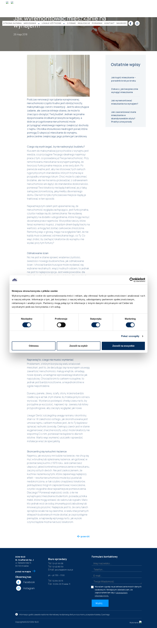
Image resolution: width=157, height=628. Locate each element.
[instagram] (137, 23)
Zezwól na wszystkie (123, 345)
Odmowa (33, 345)
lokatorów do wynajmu (66, 239)
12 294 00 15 (55, 580)
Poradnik (97, 23)
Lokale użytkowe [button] (51, 23)
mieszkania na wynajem (57, 161)
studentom (61, 496)
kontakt (109, 23)
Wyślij (99, 603)
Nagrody (122, 23)
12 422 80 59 (55, 566)
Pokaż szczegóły (130, 336)
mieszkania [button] (30, 23)
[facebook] (130, 23)
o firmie (71, 23)
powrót (85, 536)
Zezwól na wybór (78, 345)
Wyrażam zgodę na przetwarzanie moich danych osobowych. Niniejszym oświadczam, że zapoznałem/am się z (118, 591)
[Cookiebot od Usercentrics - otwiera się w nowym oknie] (131, 280)
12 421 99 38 (55, 563)
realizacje (84, 23)
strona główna (12, 23)
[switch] (61, 324)
